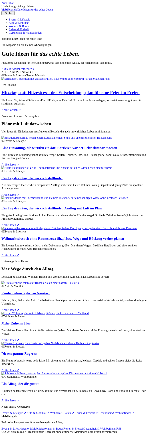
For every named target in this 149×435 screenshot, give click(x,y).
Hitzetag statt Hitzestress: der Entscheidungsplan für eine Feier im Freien (70, 92)
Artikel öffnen (11, 109)
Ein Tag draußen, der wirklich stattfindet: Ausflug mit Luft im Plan (51, 208)
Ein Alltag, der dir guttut (20, 384)
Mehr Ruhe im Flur (16, 323)
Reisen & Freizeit (19, 29)
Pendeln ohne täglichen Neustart (25, 293)
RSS (119, 428)
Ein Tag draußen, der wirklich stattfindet (32, 178)
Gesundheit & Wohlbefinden (25, 32)
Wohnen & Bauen (19, 26)
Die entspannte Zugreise (19, 354)
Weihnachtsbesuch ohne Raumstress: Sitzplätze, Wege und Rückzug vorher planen (62, 238)
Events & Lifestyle (19, 19)
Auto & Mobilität (19, 22)
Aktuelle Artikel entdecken (17, 68)
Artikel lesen (10, 164)
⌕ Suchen (8, 13)
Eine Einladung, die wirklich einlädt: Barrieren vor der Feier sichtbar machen (59, 148)
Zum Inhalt (7, 3)
